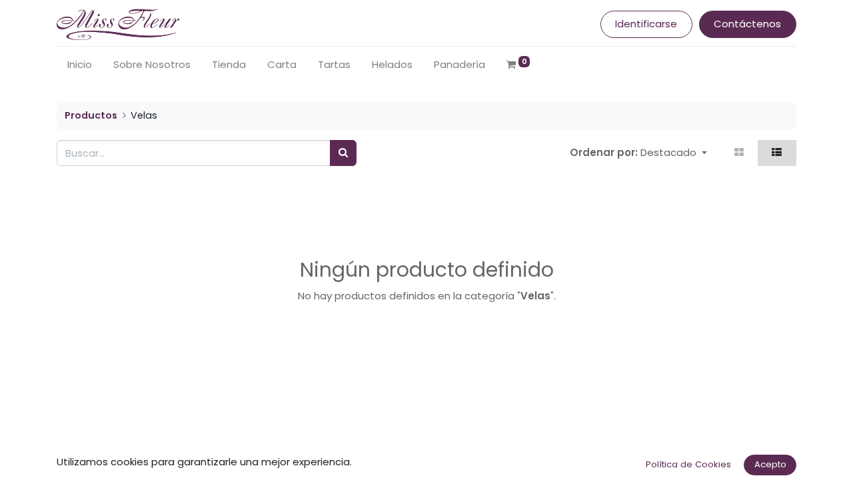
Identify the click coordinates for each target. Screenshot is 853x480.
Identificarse (646, 24)
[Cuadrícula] (739, 153)
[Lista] (777, 153)
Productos (91, 115)
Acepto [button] (770, 464)
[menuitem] (80, 65)
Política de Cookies (688, 464)
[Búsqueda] (343, 153)
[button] (673, 153)
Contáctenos (747, 24)
